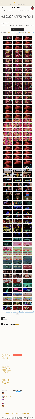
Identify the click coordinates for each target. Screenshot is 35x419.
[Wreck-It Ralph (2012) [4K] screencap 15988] (8, 264)
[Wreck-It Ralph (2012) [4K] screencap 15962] (17, 222)
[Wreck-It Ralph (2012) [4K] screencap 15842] (17, 39)
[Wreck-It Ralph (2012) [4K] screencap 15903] (27, 131)
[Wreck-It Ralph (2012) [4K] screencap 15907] (8, 140)
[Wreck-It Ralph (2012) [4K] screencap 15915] (27, 149)
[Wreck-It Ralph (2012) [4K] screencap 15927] (27, 168)
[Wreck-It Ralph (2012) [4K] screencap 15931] (8, 177)
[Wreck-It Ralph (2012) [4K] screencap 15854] (17, 58)
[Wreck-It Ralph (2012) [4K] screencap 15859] (8, 67)
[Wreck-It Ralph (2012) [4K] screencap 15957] (27, 213)
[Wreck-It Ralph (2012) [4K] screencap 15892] (8, 117)
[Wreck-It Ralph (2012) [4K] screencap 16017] (27, 305)
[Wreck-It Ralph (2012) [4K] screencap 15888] (27, 108)
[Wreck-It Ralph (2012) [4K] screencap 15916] (8, 154)
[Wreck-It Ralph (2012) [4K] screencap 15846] (27, 44)
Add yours (17, 324)
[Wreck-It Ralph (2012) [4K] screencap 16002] (27, 282)
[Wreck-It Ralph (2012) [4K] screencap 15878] (17, 94)
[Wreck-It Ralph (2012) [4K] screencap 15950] (17, 204)
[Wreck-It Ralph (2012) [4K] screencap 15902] (17, 131)
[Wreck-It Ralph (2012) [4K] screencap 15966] (27, 227)
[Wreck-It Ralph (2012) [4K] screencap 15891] (27, 113)
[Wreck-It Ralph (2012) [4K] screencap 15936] (27, 181)
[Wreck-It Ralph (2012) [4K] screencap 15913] (8, 149)
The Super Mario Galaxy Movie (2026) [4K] (7, 400)
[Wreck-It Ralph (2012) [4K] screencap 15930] (27, 172)
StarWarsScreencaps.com (26, 413)
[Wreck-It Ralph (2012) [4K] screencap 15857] (17, 62)
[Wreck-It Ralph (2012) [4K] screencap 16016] (17, 305)
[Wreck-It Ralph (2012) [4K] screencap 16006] (8, 291)
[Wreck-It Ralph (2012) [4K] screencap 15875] (17, 90)
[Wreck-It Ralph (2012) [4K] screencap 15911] (17, 145)
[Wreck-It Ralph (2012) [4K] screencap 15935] (17, 181)
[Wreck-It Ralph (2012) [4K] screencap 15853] (8, 58)
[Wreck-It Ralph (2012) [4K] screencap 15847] (8, 48)
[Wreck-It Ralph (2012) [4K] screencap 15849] (27, 48)
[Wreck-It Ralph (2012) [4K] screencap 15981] (27, 250)
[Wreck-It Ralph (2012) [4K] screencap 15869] (17, 81)
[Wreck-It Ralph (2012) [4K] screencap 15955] (8, 213)
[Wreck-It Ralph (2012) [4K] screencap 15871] (8, 85)
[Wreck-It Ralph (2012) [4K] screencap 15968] (17, 232)
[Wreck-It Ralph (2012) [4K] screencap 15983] (17, 255)
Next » (29, 32)
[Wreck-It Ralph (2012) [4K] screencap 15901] (8, 131)
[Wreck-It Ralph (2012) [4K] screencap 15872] (17, 85)
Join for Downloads (19, 410)
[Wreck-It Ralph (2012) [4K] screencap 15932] (17, 177)
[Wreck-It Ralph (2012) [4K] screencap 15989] (17, 264)
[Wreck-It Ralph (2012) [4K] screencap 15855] (27, 58)
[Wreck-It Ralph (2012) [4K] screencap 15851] (17, 53)
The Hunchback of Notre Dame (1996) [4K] (7, 393)
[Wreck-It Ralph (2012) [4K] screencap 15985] (8, 259)
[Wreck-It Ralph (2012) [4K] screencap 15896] (17, 122)
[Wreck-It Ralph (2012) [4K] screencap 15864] (27, 71)
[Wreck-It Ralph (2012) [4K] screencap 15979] (8, 250)
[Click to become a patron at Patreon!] (17, 356)
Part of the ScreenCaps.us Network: (8, 410)
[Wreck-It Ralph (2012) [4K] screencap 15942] (27, 190)
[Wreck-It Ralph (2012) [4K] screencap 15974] (17, 241)
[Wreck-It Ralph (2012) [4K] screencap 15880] (8, 99)
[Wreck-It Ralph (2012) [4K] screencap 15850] (8, 53)
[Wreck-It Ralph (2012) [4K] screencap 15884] (17, 103)
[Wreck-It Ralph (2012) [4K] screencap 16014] (27, 300)
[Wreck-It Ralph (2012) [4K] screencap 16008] (27, 291)
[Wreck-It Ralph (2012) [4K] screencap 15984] (27, 255)
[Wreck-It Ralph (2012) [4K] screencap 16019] (17, 310)
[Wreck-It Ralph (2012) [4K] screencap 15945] (27, 195)
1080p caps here (25, 22)
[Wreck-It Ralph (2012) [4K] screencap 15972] (27, 236)
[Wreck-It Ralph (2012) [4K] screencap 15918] (27, 154)
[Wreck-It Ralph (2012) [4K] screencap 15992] (17, 268)
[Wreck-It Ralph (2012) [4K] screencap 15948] (27, 200)
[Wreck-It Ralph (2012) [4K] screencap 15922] (8, 163)
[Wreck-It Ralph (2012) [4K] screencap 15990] (27, 264)
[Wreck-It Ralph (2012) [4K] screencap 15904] (8, 135)
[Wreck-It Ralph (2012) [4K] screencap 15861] (27, 67)
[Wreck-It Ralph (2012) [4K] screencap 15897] (27, 122)
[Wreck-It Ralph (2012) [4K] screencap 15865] (8, 76)
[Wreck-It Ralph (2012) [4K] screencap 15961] (8, 222)
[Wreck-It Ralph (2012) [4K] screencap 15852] (27, 53)
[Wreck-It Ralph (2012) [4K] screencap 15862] (8, 71)
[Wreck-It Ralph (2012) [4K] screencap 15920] (17, 158)
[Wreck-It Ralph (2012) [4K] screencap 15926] (17, 168)
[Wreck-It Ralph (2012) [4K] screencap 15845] (17, 44)
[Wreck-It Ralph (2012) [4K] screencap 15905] (17, 135)
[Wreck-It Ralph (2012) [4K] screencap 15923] (17, 163)
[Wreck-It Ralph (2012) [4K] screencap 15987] (27, 259)
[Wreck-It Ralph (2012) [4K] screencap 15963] (27, 222)
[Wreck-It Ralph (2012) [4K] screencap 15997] (8, 277)
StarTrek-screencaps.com (15, 413)
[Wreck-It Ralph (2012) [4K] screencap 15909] (27, 140)
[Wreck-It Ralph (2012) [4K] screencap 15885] (27, 103)
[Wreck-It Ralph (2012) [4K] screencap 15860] (17, 67)
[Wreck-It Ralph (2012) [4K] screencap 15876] (27, 90)
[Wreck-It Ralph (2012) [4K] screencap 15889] (8, 113)
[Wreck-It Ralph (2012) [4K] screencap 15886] (8, 108)
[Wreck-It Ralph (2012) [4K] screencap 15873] (27, 85)
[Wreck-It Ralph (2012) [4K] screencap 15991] (8, 268)
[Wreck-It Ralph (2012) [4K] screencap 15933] (27, 177)
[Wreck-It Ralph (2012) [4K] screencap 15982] (8, 255)
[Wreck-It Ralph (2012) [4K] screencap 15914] (17, 149)
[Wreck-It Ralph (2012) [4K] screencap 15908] (17, 140)
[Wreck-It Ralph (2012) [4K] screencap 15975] (27, 241)
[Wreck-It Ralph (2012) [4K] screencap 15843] (27, 39)
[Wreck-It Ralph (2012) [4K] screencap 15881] (17, 99)
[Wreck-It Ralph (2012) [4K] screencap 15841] (8, 39)
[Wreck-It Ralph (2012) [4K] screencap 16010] (17, 296)
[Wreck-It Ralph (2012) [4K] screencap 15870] (27, 81)
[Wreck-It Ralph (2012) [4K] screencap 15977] (17, 245)
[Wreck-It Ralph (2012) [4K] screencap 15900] (27, 126)
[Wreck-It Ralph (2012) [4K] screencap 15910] (8, 145)
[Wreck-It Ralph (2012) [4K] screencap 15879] (27, 94)
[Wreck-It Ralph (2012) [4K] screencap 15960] (27, 218)
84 (16, 32)
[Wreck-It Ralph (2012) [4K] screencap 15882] (27, 99)
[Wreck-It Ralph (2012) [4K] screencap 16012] (8, 300)
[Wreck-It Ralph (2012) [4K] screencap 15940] (8, 190)
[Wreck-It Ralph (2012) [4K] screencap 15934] (8, 181)
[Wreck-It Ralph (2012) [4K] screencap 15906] (27, 135)
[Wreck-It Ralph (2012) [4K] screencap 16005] (27, 287)
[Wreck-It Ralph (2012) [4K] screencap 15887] (17, 108)
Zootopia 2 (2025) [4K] (7, 396)
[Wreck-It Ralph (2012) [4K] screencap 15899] (17, 126)
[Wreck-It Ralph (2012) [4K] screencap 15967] (8, 232)
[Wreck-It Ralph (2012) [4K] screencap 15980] (17, 250)
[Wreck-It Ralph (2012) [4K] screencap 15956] (17, 213)
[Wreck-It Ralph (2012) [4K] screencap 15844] (8, 44)
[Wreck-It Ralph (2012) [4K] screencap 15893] (17, 117)
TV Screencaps (6, 413)
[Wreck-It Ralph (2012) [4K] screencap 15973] (8, 241)
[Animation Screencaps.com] (17, 2)
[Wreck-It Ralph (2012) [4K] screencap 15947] (17, 200)
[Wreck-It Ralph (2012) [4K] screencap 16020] (27, 310)
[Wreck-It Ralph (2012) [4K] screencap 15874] (8, 90)
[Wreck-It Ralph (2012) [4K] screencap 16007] (17, 291)
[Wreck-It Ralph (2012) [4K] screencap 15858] (27, 62)
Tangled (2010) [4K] (7, 405)
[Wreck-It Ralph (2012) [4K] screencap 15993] (27, 268)
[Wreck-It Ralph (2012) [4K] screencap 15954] (27, 209)
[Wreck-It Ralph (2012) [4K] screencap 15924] (27, 163)
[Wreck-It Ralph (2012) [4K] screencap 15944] (17, 195)
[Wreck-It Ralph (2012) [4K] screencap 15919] (8, 158)
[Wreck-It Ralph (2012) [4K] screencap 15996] (27, 273)
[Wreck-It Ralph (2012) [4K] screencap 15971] (17, 236)
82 (13, 32)
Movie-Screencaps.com (29, 410)
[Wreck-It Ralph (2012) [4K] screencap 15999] (27, 277)
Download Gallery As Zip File (18, 29)
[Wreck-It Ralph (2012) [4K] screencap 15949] (8, 204)
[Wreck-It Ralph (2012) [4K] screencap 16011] (27, 296)
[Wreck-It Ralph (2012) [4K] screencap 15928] (8, 172)
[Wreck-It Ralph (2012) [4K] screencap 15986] (17, 259)
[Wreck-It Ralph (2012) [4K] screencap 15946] (8, 200)
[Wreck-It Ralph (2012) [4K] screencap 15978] (27, 245)
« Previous (8, 32)
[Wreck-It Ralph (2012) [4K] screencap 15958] (8, 218)
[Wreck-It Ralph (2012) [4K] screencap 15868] (8, 81)
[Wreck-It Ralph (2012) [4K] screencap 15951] (27, 204)
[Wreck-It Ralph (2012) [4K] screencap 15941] (17, 190)
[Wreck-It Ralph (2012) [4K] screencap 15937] (8, 186)
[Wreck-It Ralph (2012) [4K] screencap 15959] (17, 218)
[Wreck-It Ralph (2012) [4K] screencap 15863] (17, 71)
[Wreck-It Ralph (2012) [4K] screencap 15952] (8, 209)
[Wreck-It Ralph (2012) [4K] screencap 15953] (17, 209)
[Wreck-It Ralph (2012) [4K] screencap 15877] (8, 94)
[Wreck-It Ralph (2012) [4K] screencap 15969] (27, 232)
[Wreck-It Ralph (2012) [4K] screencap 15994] (8, 273)
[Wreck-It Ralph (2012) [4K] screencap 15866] (17, 76)
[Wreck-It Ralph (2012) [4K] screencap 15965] (17, 227)
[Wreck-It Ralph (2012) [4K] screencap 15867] (27, 76)
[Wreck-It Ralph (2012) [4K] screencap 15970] (8, 236)
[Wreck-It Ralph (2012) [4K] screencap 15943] (8, 195)
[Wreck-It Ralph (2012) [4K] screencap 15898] (8, 126)
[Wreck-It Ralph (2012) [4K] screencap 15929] (17, 172)
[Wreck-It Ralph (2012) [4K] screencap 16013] (17, 300)
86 (20, 32)
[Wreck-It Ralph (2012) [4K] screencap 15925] (8, 168)
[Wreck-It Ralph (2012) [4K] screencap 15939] (27, 186)
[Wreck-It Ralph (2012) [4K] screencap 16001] (17, 282)
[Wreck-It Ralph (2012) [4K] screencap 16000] (8, 282)
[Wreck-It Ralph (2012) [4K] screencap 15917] (17, 154)
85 (18, 32)
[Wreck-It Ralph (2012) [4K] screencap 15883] (8, 103)
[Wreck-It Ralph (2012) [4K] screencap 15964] (8, 227)
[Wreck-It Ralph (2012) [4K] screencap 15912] (27, 145)
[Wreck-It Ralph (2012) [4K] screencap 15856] (8, 62)
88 (23, 32)
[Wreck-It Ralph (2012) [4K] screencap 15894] (27, 117)
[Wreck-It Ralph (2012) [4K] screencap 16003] (8, 287)
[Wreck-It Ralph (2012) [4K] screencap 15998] (17, 277)
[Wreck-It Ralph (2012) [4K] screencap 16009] (8, 296)
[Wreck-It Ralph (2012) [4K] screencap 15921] (27, 158)
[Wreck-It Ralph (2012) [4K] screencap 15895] (8, 122)
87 (21, 32)
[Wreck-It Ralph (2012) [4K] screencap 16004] (17, 287)
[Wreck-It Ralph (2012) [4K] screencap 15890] (17, 113)
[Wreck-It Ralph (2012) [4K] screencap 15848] (17, 48)
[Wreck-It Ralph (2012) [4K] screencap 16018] (8, 310)
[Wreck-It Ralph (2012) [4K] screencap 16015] (8, 305)
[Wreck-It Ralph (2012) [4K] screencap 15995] (17, 273)
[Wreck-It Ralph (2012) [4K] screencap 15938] (17, 186)
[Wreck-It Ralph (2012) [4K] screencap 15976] (8, 245)
